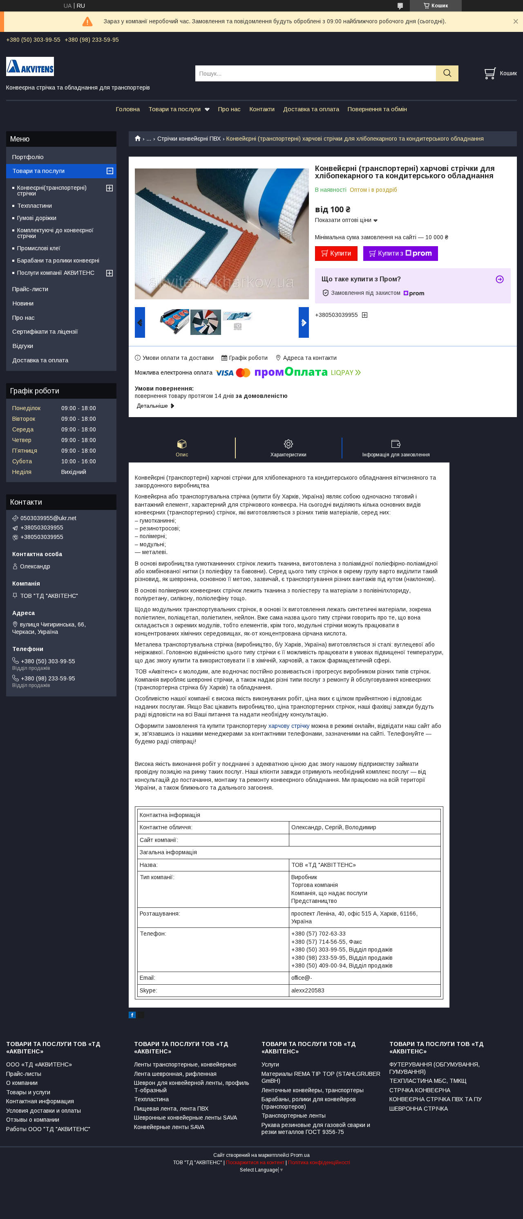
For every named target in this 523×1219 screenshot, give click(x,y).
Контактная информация (40, 1101)
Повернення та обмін (377, 109)
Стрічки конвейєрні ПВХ (189, 138)
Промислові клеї (38, 248)
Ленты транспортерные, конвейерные (185, 1064)
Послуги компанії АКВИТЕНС (55, 272)
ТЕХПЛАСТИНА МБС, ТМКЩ (428, 1081)
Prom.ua (300, 1155)
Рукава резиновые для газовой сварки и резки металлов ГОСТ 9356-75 (316, 1129)
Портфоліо (28, 156)
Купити (340, 253)
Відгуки (22, 345)
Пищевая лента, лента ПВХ (171, 1108)
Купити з (390, 253)
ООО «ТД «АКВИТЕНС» (39, 1064)
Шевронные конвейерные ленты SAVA (185, 1117)
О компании (22, 1083)
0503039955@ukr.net (48, 518)
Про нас (229, 109)
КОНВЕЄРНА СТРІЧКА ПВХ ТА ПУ (435, 1099)
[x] (141, 1016)
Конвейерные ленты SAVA (169, 1127)
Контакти (262, 109)
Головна (128, 109)
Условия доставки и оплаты (43, 1110)
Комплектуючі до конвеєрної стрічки (55, 233)
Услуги (270, 1064)
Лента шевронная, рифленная (175, 1074)
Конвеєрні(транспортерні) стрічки (52, 190)
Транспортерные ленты (294, 1115)
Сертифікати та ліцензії (45, 331)
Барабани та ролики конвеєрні (58, 260)
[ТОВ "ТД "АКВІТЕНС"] (95, 66)
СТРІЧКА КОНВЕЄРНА (419, 1090)
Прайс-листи (30, 288)
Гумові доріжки (36, 218)
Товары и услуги (28, 1092)
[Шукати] (447, 73)
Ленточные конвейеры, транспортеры (313, 1090)
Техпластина (151, 1099)
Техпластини (34, 205)
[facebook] (132, 1016)
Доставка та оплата (311, 109)
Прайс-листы (23, 1074)
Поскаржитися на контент (255, 1162)
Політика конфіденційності (319, 1162)
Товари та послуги (174, 109)
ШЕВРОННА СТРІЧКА (418, 1108)
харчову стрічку (289, 726)
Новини (23, 303)
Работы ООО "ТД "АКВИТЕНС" (48, 1129)
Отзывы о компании (32, 1119)
